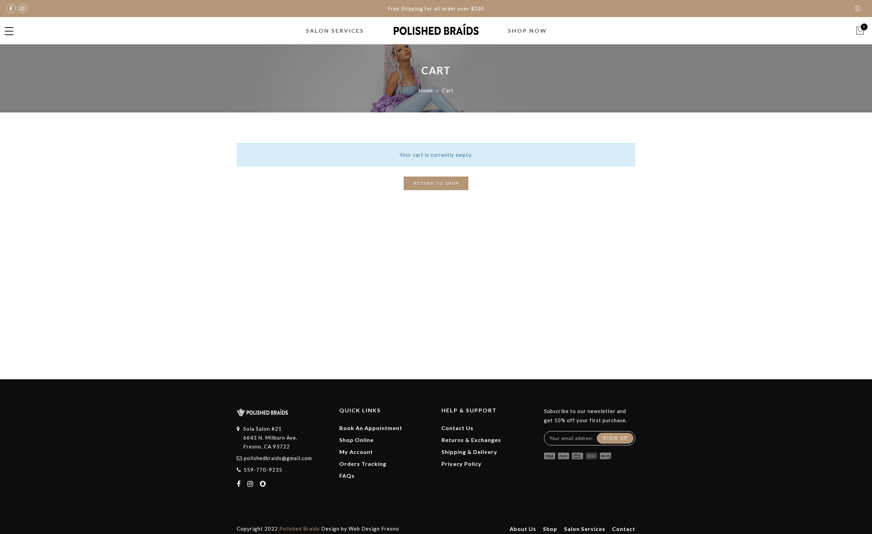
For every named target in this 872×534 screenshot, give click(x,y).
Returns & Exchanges (471, 440)
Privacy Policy (461, 463)
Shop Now (527, 30)
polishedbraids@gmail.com (278, 458)
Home (426, 90)
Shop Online (356, 440)
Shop (550, 528)
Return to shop (436, 183)
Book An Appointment (370, 428)
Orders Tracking (362, 463)
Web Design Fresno (373, 528)
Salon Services (335, 30)
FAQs (347, 475)
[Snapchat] (264, 484)
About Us (523, 528)
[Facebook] (240, 484)
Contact (623, 528)
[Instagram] (251, 484)
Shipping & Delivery (469, 451)
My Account (356, 451)
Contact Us (457, 428)
